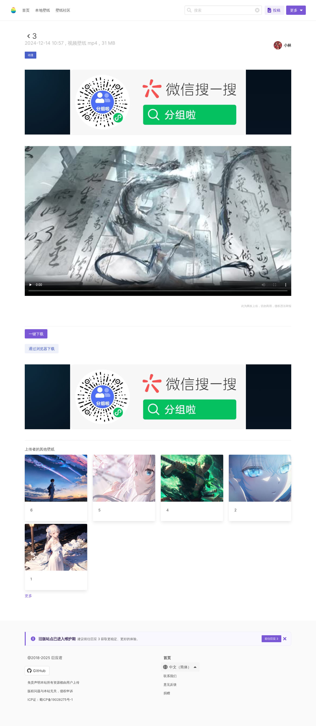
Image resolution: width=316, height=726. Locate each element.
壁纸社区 (63, 10)
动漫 (30, 55)
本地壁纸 (42, 10)
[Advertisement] (158, 168)
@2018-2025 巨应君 (45, 657)
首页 (26, 10)
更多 (28, 595)
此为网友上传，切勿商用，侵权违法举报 (266, 306)
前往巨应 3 (271, 638)
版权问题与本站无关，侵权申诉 (50, 691)
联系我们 (170, 676)
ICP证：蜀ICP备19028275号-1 (50, 699)
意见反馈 (170, 684)
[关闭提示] (284, 638)
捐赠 (167, 693)
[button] (296, 10)
